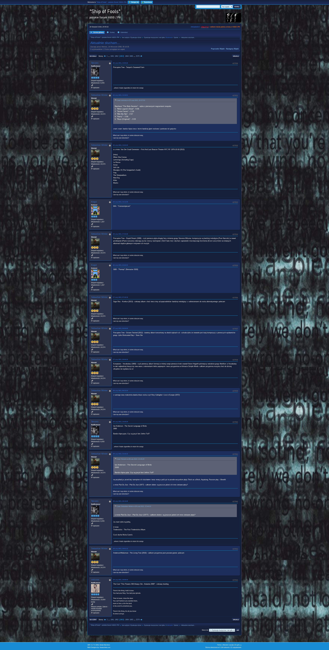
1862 (116, 56)
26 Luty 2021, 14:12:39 (120, 202)
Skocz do (205, 630)
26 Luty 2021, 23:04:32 (120, 265)
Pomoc (219, 645)
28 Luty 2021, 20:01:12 (120, 548)
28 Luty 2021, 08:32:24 (120, 390)
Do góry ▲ (238, 645)
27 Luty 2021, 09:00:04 (120, 328)
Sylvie (176, 37)
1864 (127, 56)
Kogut (94, 202)
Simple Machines (104, 645)
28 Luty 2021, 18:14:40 (120, 501)
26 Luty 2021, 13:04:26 (120, 63)
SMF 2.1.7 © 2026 (93, 645)
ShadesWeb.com (105, 647)
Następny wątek (232, 49)
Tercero (94, 63)
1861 (112, 56)
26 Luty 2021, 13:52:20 (120, 145)
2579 (137, 56)
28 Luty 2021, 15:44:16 (120, 454)
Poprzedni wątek (218, 49)
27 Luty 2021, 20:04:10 (120, 359)
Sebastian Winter (99, 95)
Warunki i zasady (228, 645)
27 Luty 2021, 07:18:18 (120, 297)
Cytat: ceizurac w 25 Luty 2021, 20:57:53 (131, 100)
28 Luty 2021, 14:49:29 (120, 421)
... (109, 56)
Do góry (93, 619)
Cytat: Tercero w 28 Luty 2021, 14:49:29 (130, 459)
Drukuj (236, 56)
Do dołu (93, 56)
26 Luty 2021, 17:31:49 (120, 234)
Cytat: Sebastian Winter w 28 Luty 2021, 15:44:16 (134, 506)
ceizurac (95, 579)
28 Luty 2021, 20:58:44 (120, 579)
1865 (131, 56)
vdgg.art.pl (205, 27)
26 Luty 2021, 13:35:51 (120, 95)
